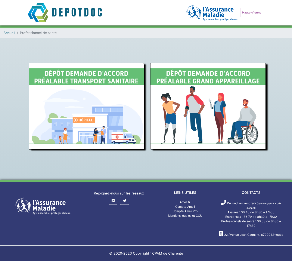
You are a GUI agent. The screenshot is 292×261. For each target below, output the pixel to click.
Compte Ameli (185, 206)
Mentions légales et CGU (185, 215)
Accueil (9, 33)
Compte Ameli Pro (185, 211)
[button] (113, 201)
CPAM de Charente (167, 253)
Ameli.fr (185, 202)
